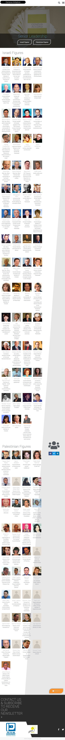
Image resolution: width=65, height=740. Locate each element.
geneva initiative (13, 2)
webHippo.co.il (37, 738)
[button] (63, 2)
